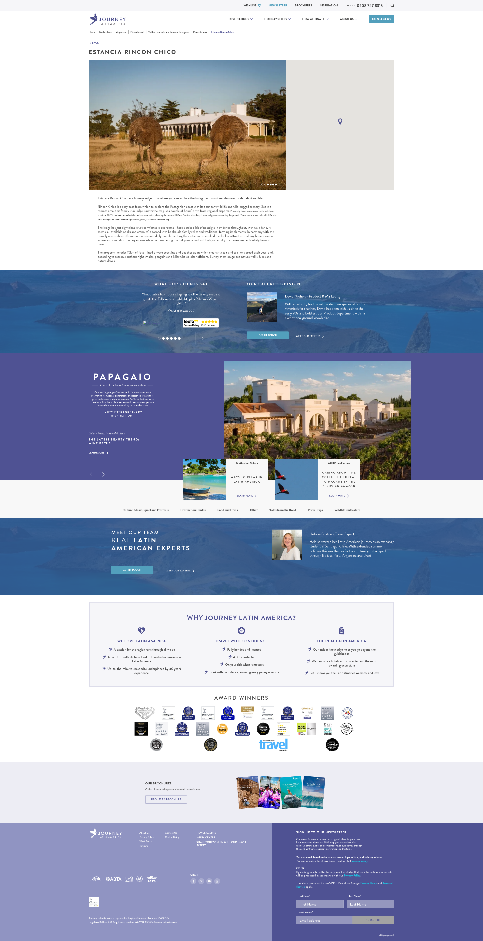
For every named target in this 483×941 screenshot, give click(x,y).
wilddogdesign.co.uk (386, 934)
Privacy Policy (146, 837)
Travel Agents (206, 832)
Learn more (97, 452)
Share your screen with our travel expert (221, 844)
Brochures (303, 5)
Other (254, 510)
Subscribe (373, 920)
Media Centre (205, 837)
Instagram (217, 881)
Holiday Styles (275, 19)
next (279, 184)
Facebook (193, 881)
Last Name (355, 896)
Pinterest (201, 881)
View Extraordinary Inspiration (123, 414)
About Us (347, 19)
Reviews (143, 845)
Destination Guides (193, 510)
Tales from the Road (282, 510)
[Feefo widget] (201, 323)
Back (95, 43)
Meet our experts (308, 336)
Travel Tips (315, 510)
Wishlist (250, 5)
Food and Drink (227, 510)
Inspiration (329, 5)
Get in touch (268, 335)
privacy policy (359, 861)
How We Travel (313, 19)
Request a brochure (166, 799)
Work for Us (145, 841)
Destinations (239, 19)
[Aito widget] (151, 323)
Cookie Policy (172, 837)
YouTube (209, 881)
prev (262, 184)
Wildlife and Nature (347, 510)
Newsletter (278, 5)
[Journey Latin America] (107, 19)
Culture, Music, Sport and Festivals (146, 510)
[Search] (392, 5)
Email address (305, 912)
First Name (304, 896)
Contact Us (381, 19)
